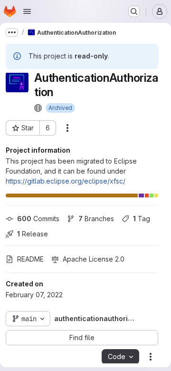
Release (32, 234)
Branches (96, 219)
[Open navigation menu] (27, 11)
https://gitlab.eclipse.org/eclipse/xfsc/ (65, 181)
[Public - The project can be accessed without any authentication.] (38, 108)
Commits (38, 219)
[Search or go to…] (134, 11)
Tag (141, 219)
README (30, 259)
